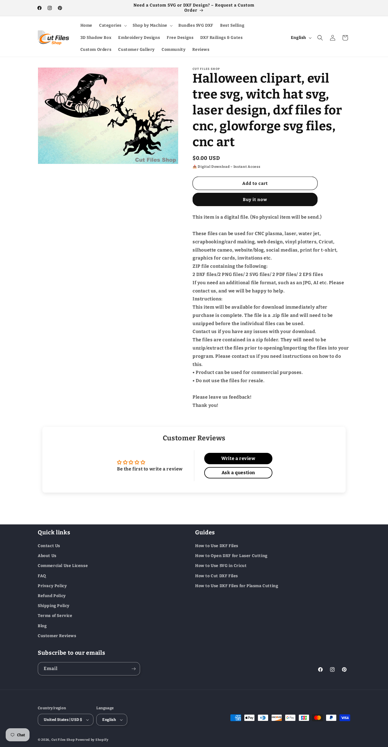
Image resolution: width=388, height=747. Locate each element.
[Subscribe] (133, 668)
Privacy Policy (52, 585)
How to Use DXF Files (216, 545)
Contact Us (49, 545)
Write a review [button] (238, 458)
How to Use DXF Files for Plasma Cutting (236, 585)
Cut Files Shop (63, 740)
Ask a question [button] (238, 472)
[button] (112, 26)
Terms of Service (55, 616)
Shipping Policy (54, 605)
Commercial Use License (63, 566)
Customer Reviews (57, 635)
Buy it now (255, 199)
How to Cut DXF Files (216, 576)
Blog (42, 625)
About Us (47, 555)
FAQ (42, 576)
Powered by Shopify (92, 740)
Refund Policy (52, 595)
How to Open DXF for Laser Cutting (231, 555)
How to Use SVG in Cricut (221, 566)
